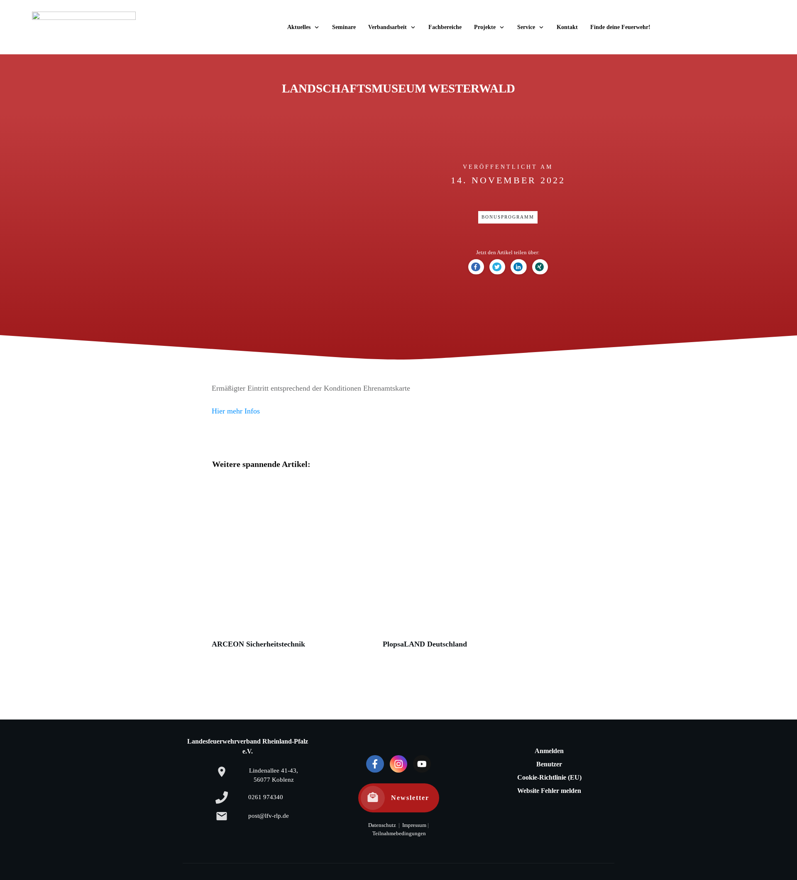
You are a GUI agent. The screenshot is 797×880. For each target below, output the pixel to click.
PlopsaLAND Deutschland (464, 568)
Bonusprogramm (508, 216)
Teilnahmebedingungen (399, 833)
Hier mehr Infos (236, 411)
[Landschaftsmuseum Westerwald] (289, 223)
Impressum (413, 825)
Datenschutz (382, 825)
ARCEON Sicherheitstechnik (293, 568)
